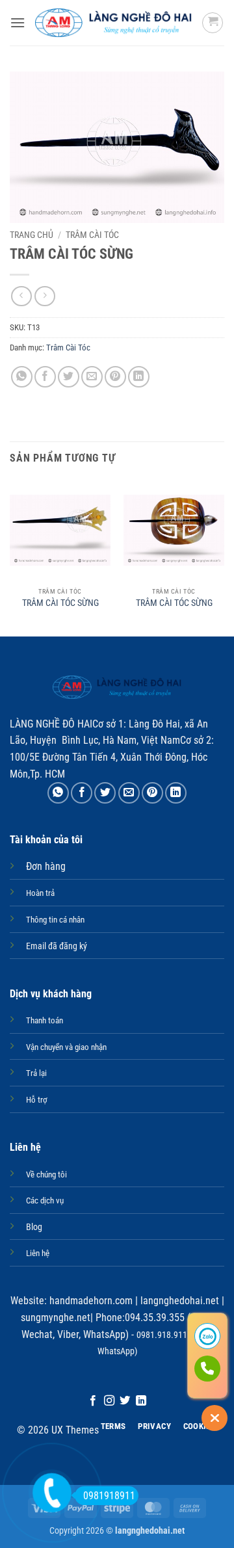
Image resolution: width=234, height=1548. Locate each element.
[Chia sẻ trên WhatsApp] (21, 376)
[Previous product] (44, 296)
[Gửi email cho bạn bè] (92, 376)
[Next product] (21, 296)
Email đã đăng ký (56, 946)
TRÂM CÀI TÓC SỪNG (60, 602)
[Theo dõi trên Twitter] (125, 1401)
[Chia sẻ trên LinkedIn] (139, 376)
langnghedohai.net (179, 1300)
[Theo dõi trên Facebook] (93, 1401)
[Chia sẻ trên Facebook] (45, 376)
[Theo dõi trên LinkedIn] (141, 1401)
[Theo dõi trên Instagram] (109, 1401)
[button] (17, 22)
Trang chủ (31, 235)
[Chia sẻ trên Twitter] (68, 376)
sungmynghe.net (55, 1317)
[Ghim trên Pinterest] (115, 376)
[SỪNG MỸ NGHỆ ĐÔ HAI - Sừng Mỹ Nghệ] (113, 22)
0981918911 (109, 1495)
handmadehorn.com (90, 1300)
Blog (34, 1227)
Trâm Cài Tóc (92, 235)
